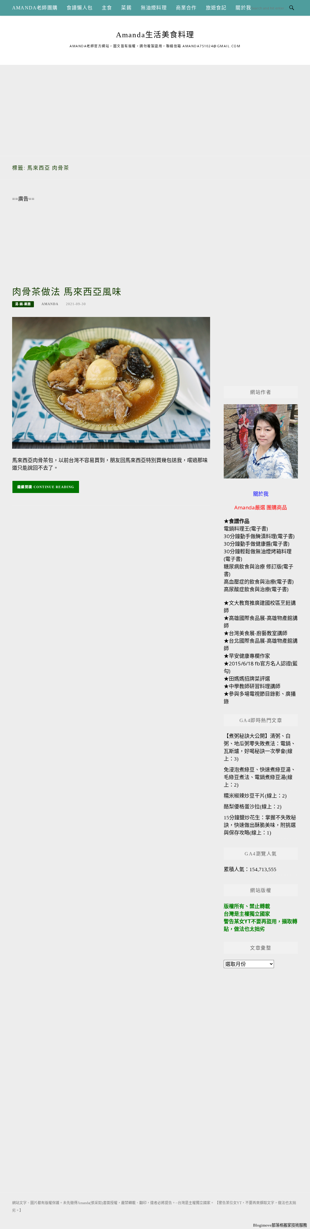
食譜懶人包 (80, 7)
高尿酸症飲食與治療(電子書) (256, 589)
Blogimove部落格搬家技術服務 (280, 1225)
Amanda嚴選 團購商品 (260, 507)
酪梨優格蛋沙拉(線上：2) (253, 807)
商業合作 (186, 7)
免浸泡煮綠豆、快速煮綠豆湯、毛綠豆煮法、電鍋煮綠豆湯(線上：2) (260, 777)
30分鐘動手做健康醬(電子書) (256, 543)
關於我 (243, 7)
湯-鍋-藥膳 (23, 304)
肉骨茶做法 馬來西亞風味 (67, 292)
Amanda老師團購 (35, 7)
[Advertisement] (155, 107)
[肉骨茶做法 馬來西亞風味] (111, 382)
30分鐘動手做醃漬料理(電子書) (259, 536)
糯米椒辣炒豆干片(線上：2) (255, 796)
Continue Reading (54, 487)
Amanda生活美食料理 (155, 35)
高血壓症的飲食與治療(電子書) (259, 581)
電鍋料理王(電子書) (246, 528)
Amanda (49, 304)
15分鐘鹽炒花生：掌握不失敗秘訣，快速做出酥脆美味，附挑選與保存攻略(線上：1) (260, 825)
